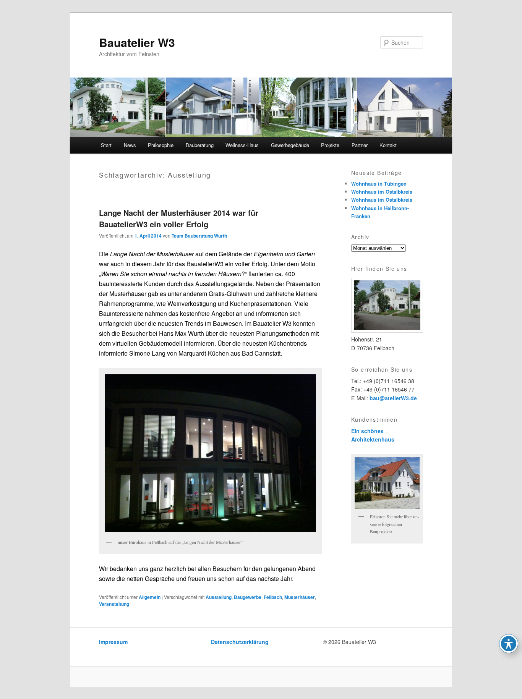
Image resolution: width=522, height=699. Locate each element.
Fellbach (273, 597)
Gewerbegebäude (290, 145)
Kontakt (388, 145)
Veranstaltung (114, 603)
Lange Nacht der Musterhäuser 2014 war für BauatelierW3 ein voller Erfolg (178, 218)
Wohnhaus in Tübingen (379, 183)
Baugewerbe (247, 597)
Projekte (330, 145)
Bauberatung (200, 145)
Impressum (113, 642)
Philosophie (160, 145)
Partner (360, 145)
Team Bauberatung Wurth (199, 235)
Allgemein (149, 597)
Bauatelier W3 (137, 42)
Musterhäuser (299, 597)
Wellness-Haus (242, 145)
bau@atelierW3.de (393, 398)
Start (106, 145)
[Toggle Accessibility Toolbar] (508, 643)
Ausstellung (219, 597)
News (130, 145)
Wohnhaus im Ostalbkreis (381, 191)
